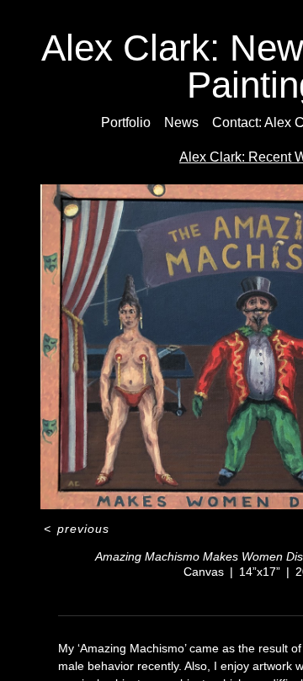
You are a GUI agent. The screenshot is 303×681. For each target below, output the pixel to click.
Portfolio (126, 122)
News (181, 122)
